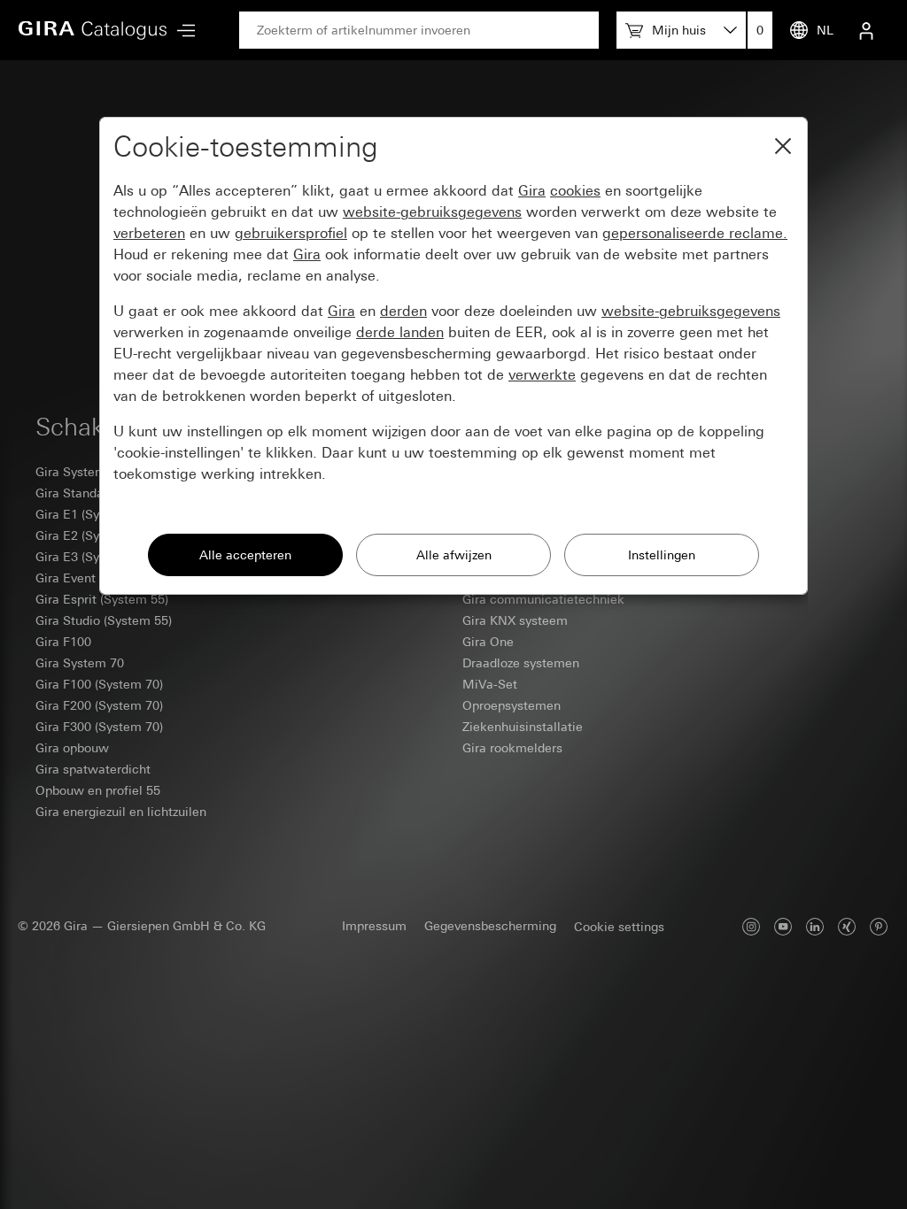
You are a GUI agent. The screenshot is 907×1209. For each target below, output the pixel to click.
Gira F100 (63, 642)
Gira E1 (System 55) (92, 514)
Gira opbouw (72, 748)
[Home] (93, 30)
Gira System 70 (79, 663)
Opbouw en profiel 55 (97, 790)
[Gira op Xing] (846, 926)
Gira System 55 (79, 472)
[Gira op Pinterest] (878, 926)
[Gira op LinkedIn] (815, 926)
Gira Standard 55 (84, 493)
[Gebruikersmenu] (866, 30)
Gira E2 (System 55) (92, 535)
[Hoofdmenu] (181, 30)
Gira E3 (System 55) (92, 557)
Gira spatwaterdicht (93, 769)
